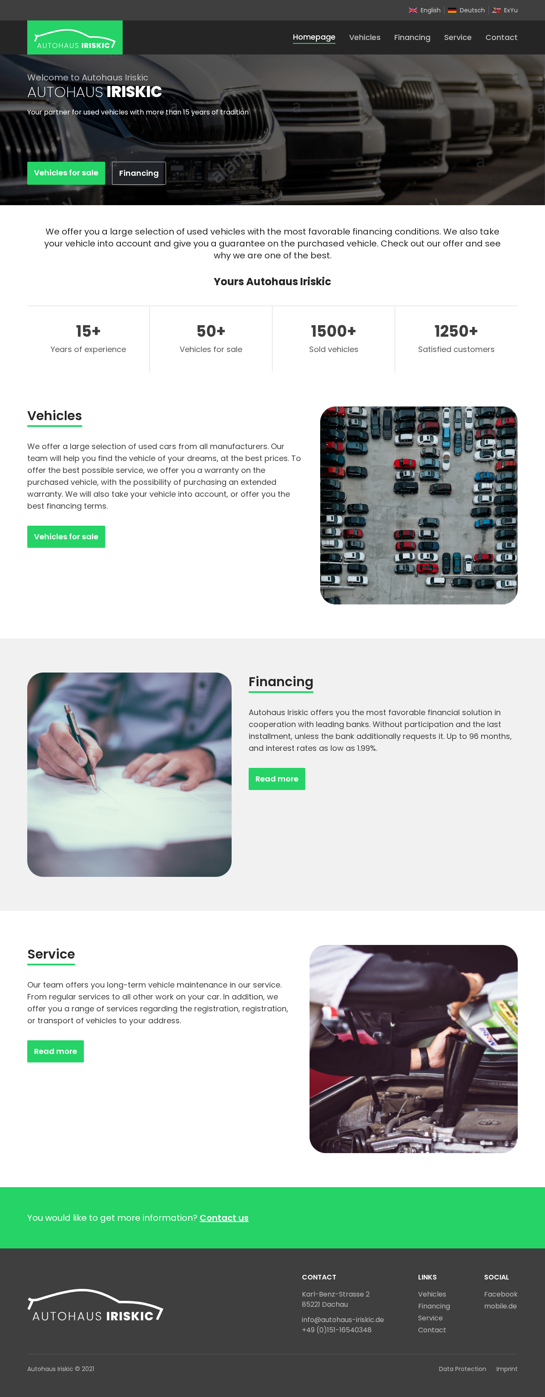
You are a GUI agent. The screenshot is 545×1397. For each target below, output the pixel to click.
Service (458, 37)
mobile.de (500, 1306)
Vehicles (365, 37)
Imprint (507, 1369)
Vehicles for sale (66, 172)
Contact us (224, 1218)
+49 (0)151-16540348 (337, 1330)
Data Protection (462, 1369)
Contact (501, 37)
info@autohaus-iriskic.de (343, 1320)
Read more (276, 778)
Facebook (501, 1294)
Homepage (314, 36)
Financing (412, 37)
